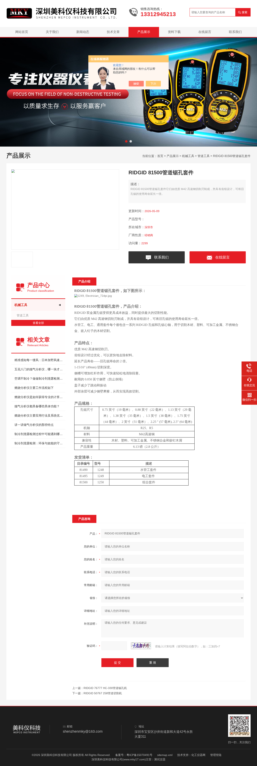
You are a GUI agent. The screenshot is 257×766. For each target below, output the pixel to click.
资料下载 (174, 32)
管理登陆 (215, 755)
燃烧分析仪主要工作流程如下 (34, 387)
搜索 (244, 12)
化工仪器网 (198, 755)
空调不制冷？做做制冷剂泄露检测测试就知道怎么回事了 (39, 378)
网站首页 (21, 32)
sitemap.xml (164, 755)
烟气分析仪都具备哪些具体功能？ (37, 406)
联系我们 (235, 32)
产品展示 (143, 32)
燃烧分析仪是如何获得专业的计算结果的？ (39, 397)
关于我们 (52, 32)
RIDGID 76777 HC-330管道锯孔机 (105, 688)
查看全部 (38, 322)
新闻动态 (82, 32)
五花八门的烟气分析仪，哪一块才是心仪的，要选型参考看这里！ (39, 369)
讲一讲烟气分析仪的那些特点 (34, 424)
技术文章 (113, 32)
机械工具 (188, 156)
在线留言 (204, 32)
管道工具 (204, 156)
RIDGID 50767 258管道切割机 (103, 693)
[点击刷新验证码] (141, 645)
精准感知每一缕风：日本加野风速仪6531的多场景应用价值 (39, 360)
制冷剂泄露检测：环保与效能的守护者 (39, 443)
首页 (160, 156)
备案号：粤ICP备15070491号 (133, 755)
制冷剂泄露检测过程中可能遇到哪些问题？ (39, 434)
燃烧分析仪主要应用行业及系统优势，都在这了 (39, 415)
